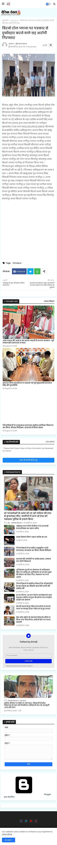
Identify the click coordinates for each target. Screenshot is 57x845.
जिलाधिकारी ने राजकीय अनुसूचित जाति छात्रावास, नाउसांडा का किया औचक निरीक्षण (33, 549)
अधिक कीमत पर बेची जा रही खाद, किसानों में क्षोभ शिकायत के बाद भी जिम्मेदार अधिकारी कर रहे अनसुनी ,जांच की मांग (26, 705)
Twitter (30, 271)
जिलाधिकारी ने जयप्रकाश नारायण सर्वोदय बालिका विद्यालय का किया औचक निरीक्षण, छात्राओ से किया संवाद (28, 426)
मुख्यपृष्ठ (5, 20)
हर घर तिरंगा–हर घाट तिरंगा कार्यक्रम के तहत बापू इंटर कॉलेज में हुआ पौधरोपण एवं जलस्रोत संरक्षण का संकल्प (34, 597)
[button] (54, 4)
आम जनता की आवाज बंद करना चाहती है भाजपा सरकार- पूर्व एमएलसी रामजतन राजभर (28, 341)
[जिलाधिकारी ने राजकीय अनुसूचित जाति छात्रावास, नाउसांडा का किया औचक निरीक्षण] (9, 551)
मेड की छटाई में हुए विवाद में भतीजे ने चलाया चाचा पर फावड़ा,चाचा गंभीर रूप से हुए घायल (33, 607)
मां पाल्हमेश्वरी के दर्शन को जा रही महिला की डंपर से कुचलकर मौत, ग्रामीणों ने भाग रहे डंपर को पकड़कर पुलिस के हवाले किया (27, 516)
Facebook (20, 271)
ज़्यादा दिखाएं (49, 301)
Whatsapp (37, 271)
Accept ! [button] (8, 840)
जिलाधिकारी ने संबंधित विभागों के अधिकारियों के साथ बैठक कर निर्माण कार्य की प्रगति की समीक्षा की (34, 586)
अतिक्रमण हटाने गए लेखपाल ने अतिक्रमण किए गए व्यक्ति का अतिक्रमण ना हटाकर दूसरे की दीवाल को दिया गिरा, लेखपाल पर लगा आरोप (33, 573)
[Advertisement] (28, 231)
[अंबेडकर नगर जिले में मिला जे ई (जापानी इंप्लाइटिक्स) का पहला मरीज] (9, 529)
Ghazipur (14, 20)
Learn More (7, 834)
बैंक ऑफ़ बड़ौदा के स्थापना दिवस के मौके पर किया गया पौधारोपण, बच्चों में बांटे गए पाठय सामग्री (33, 619)
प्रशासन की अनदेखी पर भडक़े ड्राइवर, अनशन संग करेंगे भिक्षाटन (33, 560)
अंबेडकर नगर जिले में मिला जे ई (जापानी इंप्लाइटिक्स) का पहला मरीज (32, 527)
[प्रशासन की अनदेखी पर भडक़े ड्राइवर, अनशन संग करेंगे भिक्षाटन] (9, 562)
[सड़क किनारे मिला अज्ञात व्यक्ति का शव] (9, 540)
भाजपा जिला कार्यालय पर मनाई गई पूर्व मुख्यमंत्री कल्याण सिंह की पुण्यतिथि (27, 384)
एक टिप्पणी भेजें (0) (28, 460)
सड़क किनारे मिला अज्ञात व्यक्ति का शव (31, 537)
